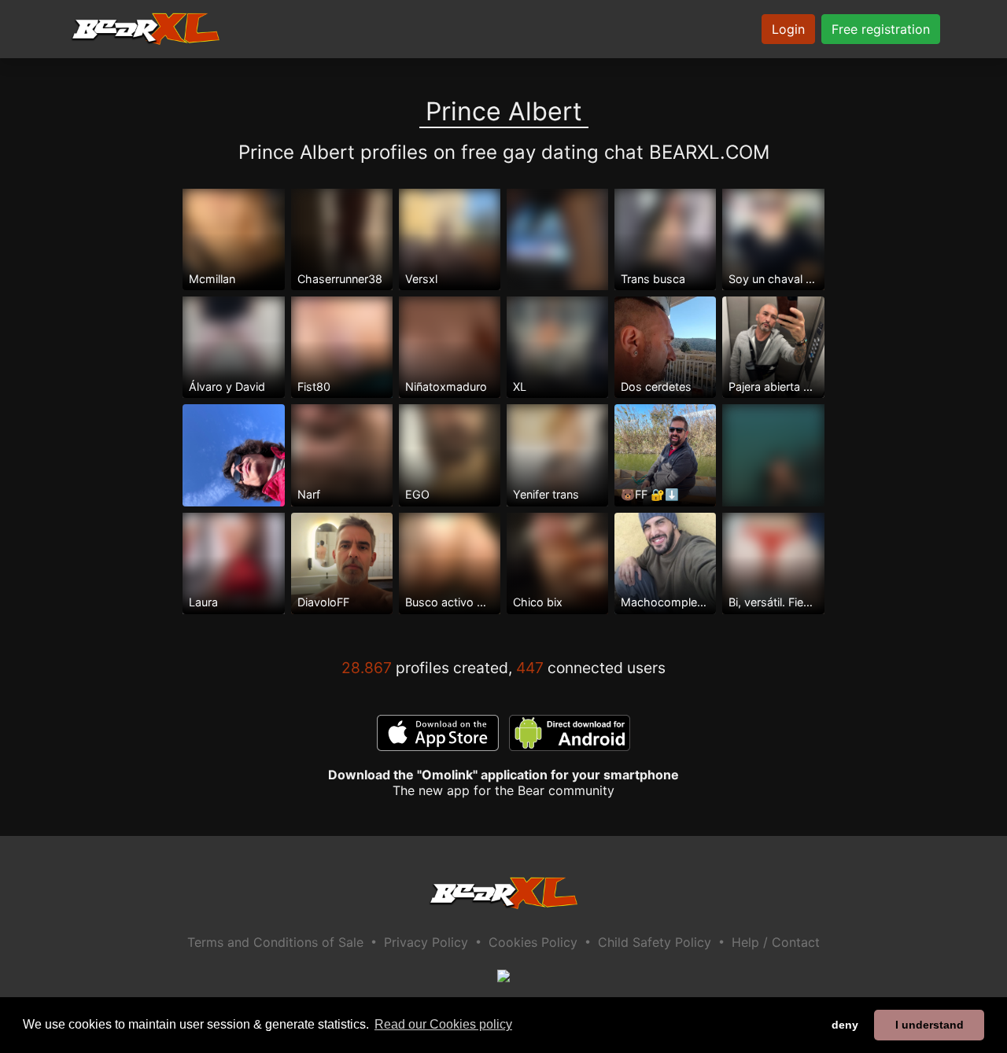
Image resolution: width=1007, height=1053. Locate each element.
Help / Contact (776, 942)
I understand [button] (929, 1024)
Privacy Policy (426, 942)
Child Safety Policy (654, 942)
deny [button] (845, 1024)
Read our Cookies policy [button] (443, 1024)
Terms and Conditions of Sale (275, 942)
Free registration (881, 29)
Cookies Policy (533, 942)
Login (788, 29)
